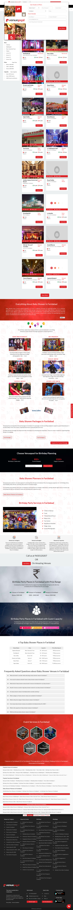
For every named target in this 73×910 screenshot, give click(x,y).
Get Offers (62, 28)
